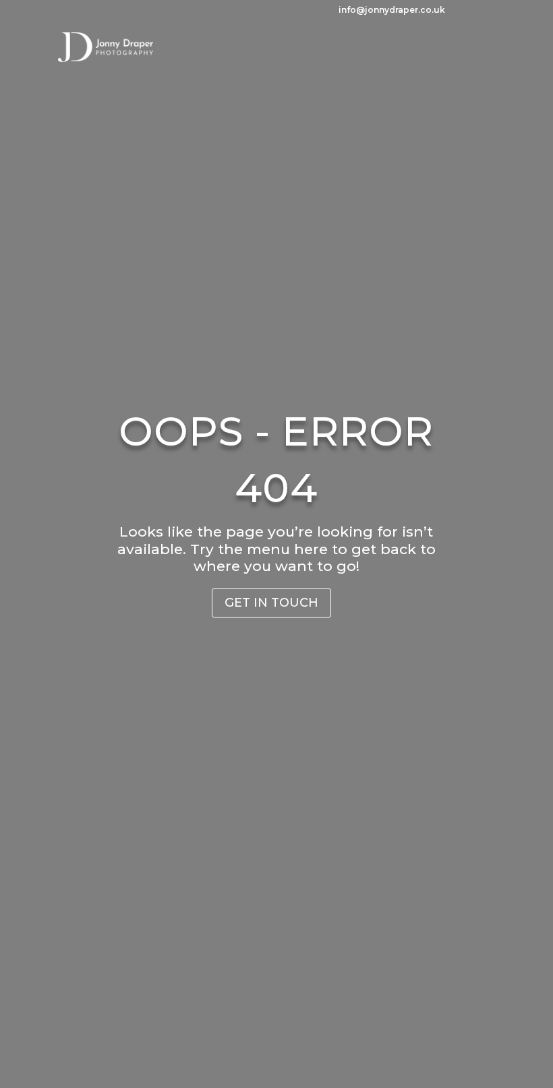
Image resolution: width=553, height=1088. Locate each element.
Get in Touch (271, 602)
